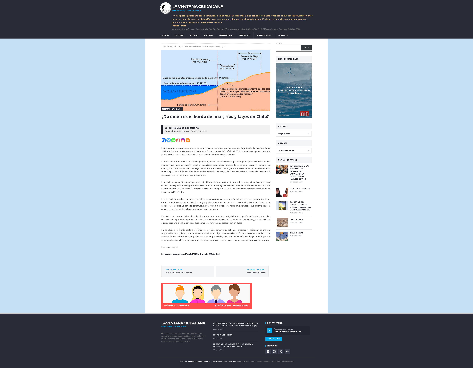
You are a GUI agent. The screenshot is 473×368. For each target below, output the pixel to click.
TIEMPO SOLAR (296, 233)
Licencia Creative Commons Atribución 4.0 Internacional (271, 361)
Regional (194, 35)
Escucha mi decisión (300, 188)
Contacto (283, 35)
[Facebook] (164, 140)
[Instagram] (183, 140)
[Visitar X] (280, 351)
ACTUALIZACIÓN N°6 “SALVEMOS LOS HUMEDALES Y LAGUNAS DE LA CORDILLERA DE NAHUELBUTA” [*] (299, 172)
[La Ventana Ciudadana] (236, 7)
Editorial (179, 35)
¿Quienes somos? (264, 35)
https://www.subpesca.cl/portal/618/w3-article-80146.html (190, 254)
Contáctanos (274, 339)
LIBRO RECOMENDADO (288, 59)
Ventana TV (245, 35)
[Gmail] (178, 140)
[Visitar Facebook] (268, 351)
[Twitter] (168, 140)
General (208, 47)
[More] (188, 140)
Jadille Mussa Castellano (191, 47)
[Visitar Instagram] (274, 351)
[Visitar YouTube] (287, 351)
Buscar (279, 43)
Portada (164, 35)
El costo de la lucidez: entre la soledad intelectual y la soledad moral (300, 206)
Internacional (226, 35)
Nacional (208, 35)
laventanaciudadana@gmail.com (287, 331)
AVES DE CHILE (296, 219)
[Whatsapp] (173, 140)
